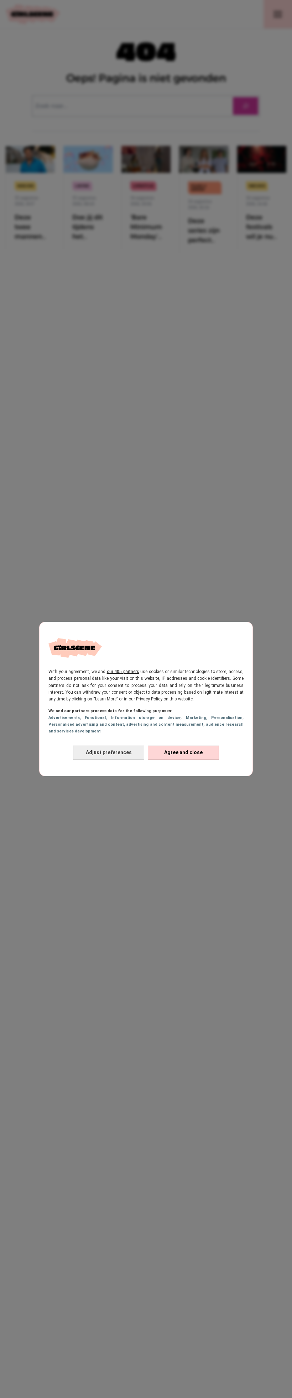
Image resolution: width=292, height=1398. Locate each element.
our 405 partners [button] (123, 671)
